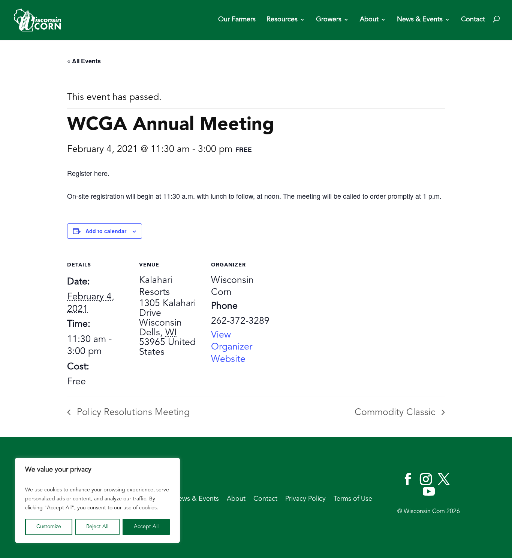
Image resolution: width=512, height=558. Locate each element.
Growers (328, 19)
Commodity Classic (396, 412)
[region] (97, 500)
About (369, 19)
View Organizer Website (231, 347)
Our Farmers (237, 19)
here (101, 173)
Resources (282, 19)
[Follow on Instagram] (426, 479)
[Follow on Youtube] (429, 491)
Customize (48, 527)
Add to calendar (105, 231)
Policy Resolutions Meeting (132, 412)
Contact (473, 19)
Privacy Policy (305, 499)
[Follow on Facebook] (408, 479)
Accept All (146, 527)
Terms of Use (353, 499)
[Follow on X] (444, 479)
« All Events (84, 61)
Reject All (97, 527)
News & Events (420, 19)
